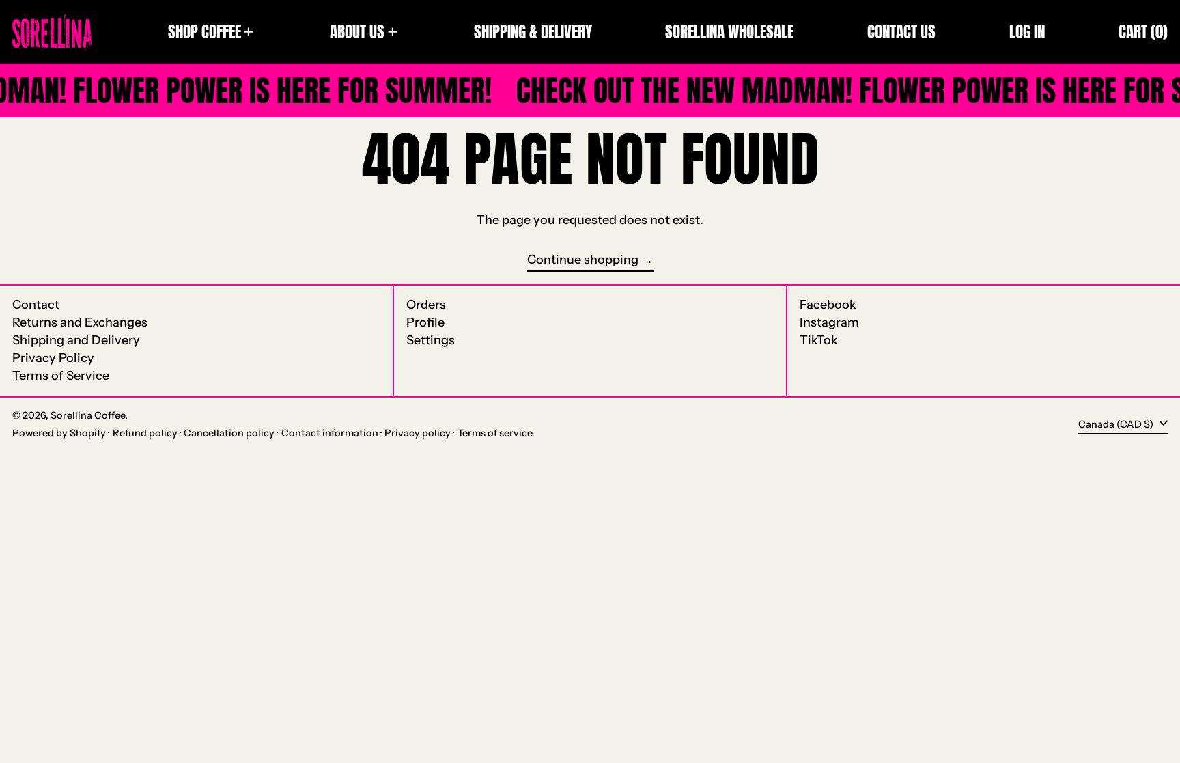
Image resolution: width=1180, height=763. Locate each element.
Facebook (828, 305)
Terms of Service (60, 375)
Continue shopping (582, 260)
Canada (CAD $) (1116, 423)
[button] (1143, 32)
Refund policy (145, 433)
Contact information (329, 433)
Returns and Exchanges (80, 322)
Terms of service (495, 433)
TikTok (819, 340)
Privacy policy (417, 433)
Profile (425, 322)
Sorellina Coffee (88, 415)
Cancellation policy (229, 433)
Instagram (829, 323)
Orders (426, 304)
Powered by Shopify (59, 433)
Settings (430, 340)
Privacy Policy (53, 357)
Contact (35, 304)
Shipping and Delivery (76, 340)
